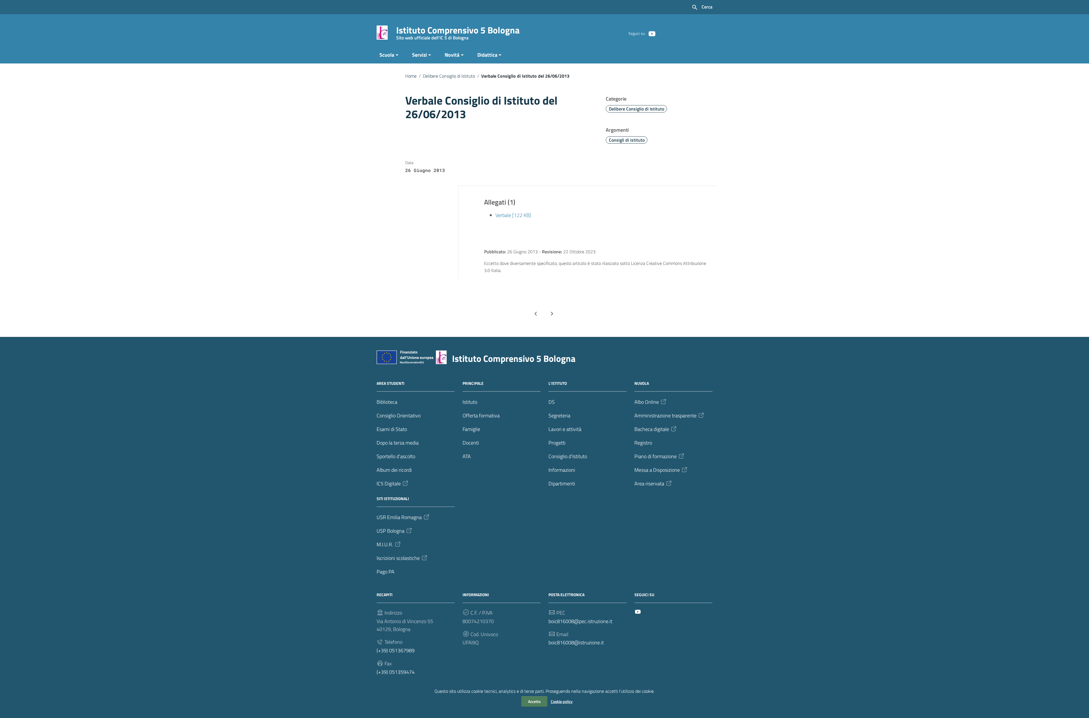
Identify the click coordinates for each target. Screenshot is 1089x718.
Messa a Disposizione (657, 470)
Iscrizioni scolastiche (398, 558)
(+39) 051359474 (396, 672)
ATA (467, 456)
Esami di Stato (392, 429)
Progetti (556, 443)
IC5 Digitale (389, 483)
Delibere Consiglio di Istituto (449, 76)
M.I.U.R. (385, 544)
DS (551, 402)
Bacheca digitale (651, 429)
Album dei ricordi (394, 470)
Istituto (470, 402)
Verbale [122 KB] (513, 215)
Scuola (386, 55)
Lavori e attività (564, 429)
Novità (452, 55)
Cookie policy (562, 701)
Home (411, 76)
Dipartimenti (561, 483)
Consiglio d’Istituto (567, 456)
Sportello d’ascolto (396, 456)
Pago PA (385, 571)
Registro (643, 443)
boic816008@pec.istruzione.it (580, 621)
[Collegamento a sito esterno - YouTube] (651, 33)
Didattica (487, 55)
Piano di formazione (655, 456)
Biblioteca (387, 402)
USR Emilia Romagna (399, 517)
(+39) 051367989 (396, 650)
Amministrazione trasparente (665, 415)
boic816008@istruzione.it (576, 642)
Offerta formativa (481, 415)
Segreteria (559, 415)
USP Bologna (390, 531)
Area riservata (649, 483)
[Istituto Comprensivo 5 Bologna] (382, 32)
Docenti (471, 443)
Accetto (534, 701)
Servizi (419, 55)
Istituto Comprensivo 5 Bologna (458, 31)
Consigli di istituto (627, 140)
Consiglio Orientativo (399, 415)
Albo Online (646, 402)
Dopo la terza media (398, 443)
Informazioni (561, 470)
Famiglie (471, 429)
